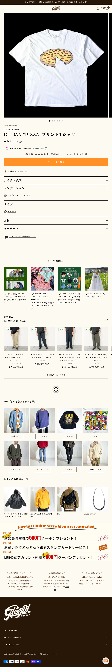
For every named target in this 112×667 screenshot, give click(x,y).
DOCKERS (16, 363)
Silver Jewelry (90, 514)
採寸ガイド (12, 211)
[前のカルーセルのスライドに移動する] (99, 249)
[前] (17, 2)
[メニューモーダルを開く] (5, 9)
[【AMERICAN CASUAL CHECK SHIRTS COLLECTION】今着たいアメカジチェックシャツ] (42, 279)
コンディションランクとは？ (19, 195)
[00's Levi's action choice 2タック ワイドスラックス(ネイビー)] (69, 339)
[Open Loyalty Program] (105, 660)
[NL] (69, 499)
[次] (95, 2)
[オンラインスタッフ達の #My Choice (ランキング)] (16, 499)
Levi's (42, 361)
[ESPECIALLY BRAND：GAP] (42, 499)
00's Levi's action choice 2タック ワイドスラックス (96, 357)
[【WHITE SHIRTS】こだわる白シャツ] (96, 279)
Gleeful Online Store (29, 654)
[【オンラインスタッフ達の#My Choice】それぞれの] (69, 279)
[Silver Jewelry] (96, 499)
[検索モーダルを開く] (98, 9)
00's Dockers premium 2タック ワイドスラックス (16, 357)
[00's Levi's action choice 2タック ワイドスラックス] (96, 339)
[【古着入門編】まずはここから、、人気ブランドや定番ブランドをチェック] (15, 279)
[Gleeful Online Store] (56, 8)
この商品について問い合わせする (22, 237)
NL (58, 514)
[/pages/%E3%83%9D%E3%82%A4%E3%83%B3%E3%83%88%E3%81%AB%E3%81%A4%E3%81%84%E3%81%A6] (56, 542)
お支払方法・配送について (18, 171)
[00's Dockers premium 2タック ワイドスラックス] (16, 339)
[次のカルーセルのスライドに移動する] (106, 249)
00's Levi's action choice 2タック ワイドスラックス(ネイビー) (69, 357)
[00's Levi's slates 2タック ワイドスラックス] (42, 339)
